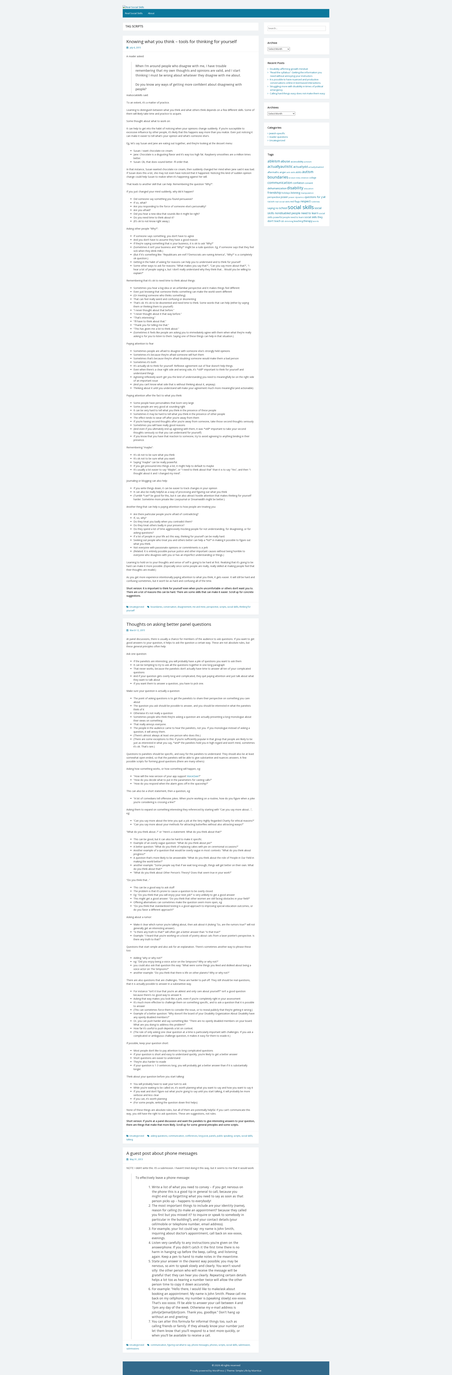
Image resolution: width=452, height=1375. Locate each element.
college (312, 177)
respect (306, 201)
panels (212, 1135)
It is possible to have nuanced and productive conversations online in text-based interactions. (295, 81)
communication (176, 1135)
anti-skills (291, 172)
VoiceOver (193, 776)
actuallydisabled (316, 167)
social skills (232, 606)
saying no (272, 208)
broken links (294, 178)
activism (308, 161)
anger (282, 172)
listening (295, 192)
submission (244, 1344)
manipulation (307, 193)
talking (129, 1139)
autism (307, 171)
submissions (132, 1348)
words (316, 221)
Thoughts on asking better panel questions (168, 624)
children (305, 177)
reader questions (278, 136)
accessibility (297, 161)
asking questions (159, 1135)
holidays (286, 192)
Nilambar (256, 1370)
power (284, 197)
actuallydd (300, 167)
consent (309, 183)
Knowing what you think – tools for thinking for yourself (181, 41)
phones (213, 1344)
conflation (298, 183)
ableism (273, 161)
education (308, 188)
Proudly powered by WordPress (207, 1370)
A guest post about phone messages (161, 1153)
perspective (212, 606)
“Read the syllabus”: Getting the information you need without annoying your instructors (296, 74)
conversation (169, 606)
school (283, 208)
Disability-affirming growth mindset (289, 68)
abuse (285, 161)
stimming (288, 221)
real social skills (282, 201)
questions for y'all (315, 197)
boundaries (156, 606)
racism (270, 201)
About (151, 13)
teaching (298, 221)
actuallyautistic (280, 166)
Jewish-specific (277, 133)
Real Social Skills (134, 13)
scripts (222, 606)
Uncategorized (136, 606)
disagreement (184, 606)
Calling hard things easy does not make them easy (297, 93)
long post (203, 1135)
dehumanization (277, 188)
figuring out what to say (179, 1344)
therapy (308, 221)
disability (295, 187)
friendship (274, 193)
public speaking (225, 1135)
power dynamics (296, 197)
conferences (191, 1135)
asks (299, 172)
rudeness (315, 201)
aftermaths (273, 172)
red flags (295, 201)
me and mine (199, 606)
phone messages (200, 1344)
